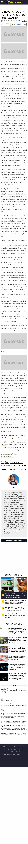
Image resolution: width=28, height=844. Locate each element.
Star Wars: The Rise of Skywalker (16, 463)
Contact (16, 757)
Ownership (10, 757)
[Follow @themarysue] (14, 466)
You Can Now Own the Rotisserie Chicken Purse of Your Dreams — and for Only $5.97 (16, 657)
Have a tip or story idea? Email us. (16, 689)
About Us (16, 746)
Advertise (22, 746)
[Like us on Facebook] (17, 466)
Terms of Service (12, 749)
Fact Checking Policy (18, 754)
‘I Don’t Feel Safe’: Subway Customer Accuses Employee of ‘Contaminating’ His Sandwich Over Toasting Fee (17, 640)
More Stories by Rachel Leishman (14, 540)
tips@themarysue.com (7, 457)
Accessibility (20, 749)
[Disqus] (14, 716)
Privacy (5, 749)
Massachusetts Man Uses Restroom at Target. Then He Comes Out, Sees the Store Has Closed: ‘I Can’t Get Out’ (15, 615)
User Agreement (7, 751)
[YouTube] (25, 466)
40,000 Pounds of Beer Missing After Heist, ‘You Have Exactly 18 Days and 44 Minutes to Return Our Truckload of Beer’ (17, 666)
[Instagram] (20, 466)
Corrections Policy (7, 754)
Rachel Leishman (5, 20)
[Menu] (2, 2)
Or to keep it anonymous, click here (16, 690)
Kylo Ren (7, 463)
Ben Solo (2, 463)
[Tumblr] (22, 466)
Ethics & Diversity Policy (17, 751)
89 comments (24, 21)
